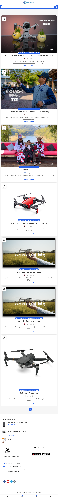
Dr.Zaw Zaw (29, 58)
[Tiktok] (14, 481)
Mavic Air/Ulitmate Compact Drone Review (29, 223)
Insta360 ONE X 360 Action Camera (17, 422)
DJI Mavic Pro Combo (29, 393)
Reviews (38, 220)
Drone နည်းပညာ (21, 52)
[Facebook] (4, 481)
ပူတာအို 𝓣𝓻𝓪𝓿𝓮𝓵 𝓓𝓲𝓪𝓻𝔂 (29, 170)
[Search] (55, 7)
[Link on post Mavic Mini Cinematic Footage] (29, 302)
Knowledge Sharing (35, 52)
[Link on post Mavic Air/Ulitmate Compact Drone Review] (29, 201)
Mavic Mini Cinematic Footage (29, 321)
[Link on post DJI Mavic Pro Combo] (29, 362)
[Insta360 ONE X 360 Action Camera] (4, 424)
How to (28, 52)
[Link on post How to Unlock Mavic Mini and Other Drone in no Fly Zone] (29, 34)
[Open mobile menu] (1, 2)
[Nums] (4, 440)
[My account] (56, 2)
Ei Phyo (29, 396)
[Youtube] (8, 481)
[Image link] (37, 454)
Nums (9, 439)
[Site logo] (29, 2)
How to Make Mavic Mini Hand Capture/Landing (29, 112)
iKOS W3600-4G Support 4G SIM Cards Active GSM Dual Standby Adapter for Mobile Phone (17, 431)
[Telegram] (11, 481)
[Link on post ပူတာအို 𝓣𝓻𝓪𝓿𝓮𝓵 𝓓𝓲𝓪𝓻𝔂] (29, 146)
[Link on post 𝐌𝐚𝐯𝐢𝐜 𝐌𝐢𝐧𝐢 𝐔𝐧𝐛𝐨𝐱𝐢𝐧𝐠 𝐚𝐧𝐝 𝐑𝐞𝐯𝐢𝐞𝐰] (29, 253)
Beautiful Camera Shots (25, 167)
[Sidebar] (2, 152)
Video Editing (35, 269)
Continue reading (29, 65)
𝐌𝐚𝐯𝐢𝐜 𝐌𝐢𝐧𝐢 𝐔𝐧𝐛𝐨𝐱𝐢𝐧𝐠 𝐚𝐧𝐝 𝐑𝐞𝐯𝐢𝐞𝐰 (29, 272)
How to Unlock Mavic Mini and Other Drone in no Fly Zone (29, 55)
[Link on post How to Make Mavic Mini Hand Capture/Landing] (29, 89)
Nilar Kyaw (28, 173)
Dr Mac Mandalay (26, 492)
